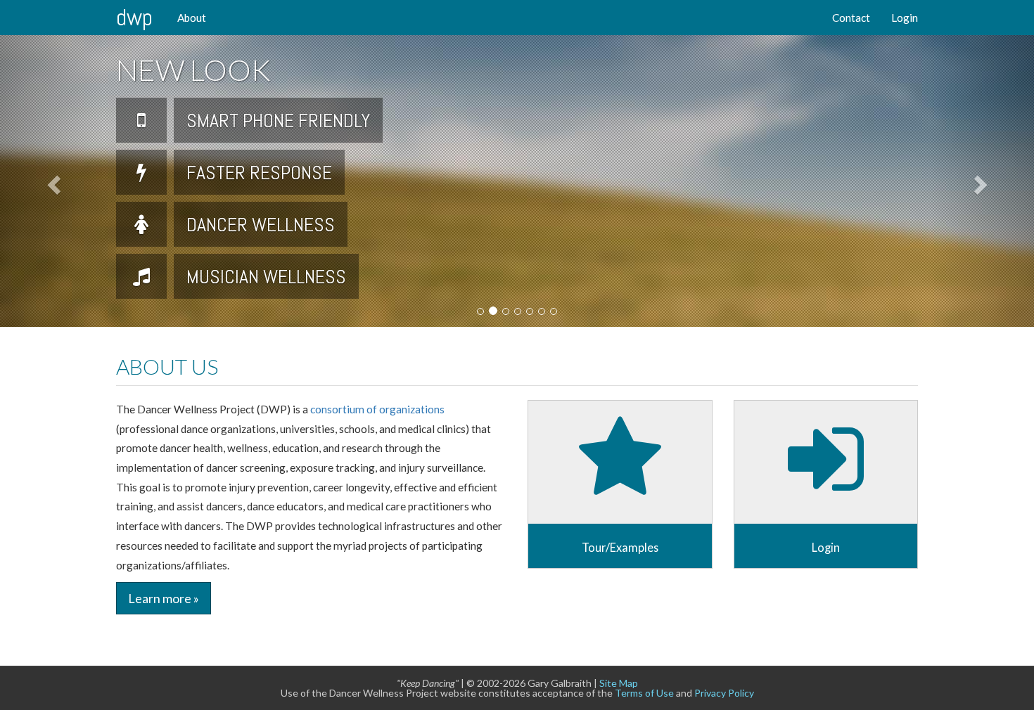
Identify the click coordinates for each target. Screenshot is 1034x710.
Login (904, 17)
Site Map (618, 683)
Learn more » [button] (163, 598)
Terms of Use (644, 693)
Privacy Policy (724, 693)
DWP (134, 17)
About (191, 17)
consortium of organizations (377, 409)
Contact (851, 17)
